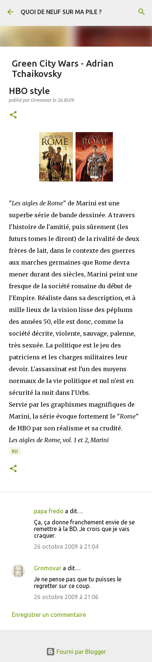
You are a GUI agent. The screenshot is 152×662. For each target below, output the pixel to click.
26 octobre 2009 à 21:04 (66, 546)
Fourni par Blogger (80, 651)
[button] (13, 115)
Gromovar (47, 568)
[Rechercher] (141, 12)
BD (15, 451)
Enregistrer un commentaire (49, 614)
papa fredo (48, 511)
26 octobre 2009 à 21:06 (66, 597)
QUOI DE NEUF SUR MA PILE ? (61, 12)
